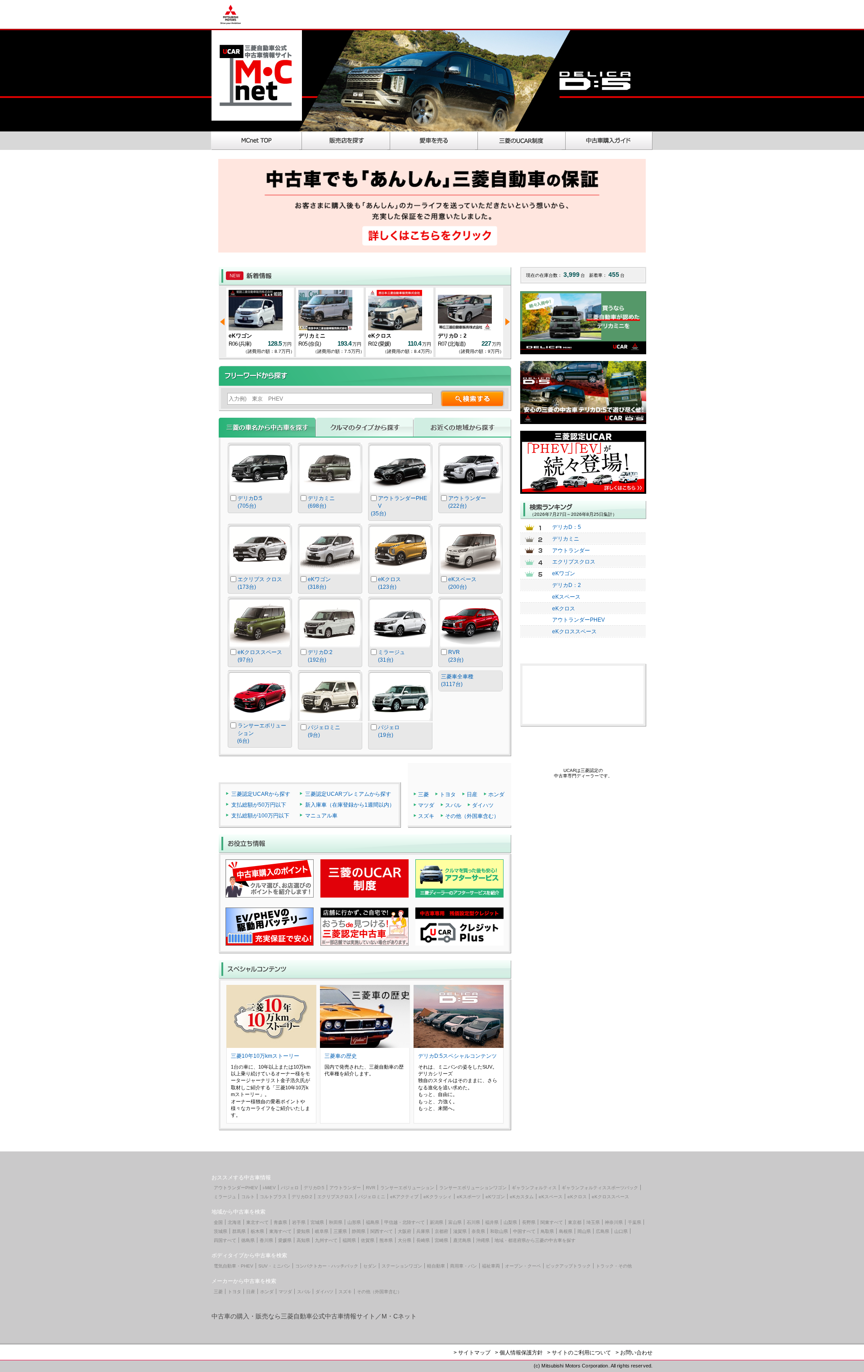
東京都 (574, 1222)
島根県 (565, 1231)
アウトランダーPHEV (578, 620)
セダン (370, 1266)
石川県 (473, 1222)
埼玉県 (593, 1222)
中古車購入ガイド (609, 140)
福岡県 (349, 1240)
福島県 (372, 1222)
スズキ (426, 816)
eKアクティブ (404, 1196)
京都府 (441, 1231)
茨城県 (220, 1231)
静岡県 (358, 1231)
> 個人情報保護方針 (519, 1352)
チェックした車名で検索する (470, 712)
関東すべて (551, 1222)
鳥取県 (547, 1231)
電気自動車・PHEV (233, 1266)
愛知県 (303, 1231)
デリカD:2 (302, 1196)
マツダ (426, 805)
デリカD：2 (566, 585)
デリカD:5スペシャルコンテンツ (457, 1056)
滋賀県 (460, 1231)
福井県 (492, 1222)
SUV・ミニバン (274, 1266)
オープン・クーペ (523, 1266)
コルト (248, 1196)
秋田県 (335, 1222)
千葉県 (634, 1222)
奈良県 (478, 1231)
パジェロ (290, 1187)
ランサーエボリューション (407, 1187)
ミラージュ (225, 1196)
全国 (218, 1222)
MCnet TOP (256, 140)
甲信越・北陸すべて (404, 1222)
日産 (472, 794)
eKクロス (449, 336)
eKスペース (312, 336)
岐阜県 (321, 1231)
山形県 (354, 1222)
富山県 (455, 1222)
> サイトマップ (472, 1352)
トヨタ (448, 794)
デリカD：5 (243, 336)
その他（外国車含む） (472, 816)
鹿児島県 (462, 1240)
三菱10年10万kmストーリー (265, 1056)
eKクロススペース (574, 631)
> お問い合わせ (634, 1352)
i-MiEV (269, 1187)
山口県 (621, 1231)
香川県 (266, 1240)
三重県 (340, 1231)
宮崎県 (441, 1240)
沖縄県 (483, 1240)
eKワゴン (563, 573)
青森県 (280, 1222)
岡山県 (584, 1231)
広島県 (602, 1231)
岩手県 (299, 1222)
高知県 (303, 1240)
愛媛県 (285, 1240)
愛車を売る (434, 140)
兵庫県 (423, 1231)
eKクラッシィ (437, 1196)
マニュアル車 (321, 815)
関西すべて (381, 1231)
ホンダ (496, 794)
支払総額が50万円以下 (258, 805)
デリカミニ (565, 539)
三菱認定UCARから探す (260, 794)
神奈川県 (614, 1222)
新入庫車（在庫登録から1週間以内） (350, 805)
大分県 (404, 1240)
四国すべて (225, 1240)
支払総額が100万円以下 (260, 815)
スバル (453, 805)
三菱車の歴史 (340, 1056)
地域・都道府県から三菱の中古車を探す (535, 1240)
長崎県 (423, 1240)
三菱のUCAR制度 (522, 140)
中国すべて (524, 1231)
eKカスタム (522, 1196)
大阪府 (404, 1231)
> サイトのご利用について (579, 1352)
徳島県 (248, 1240)
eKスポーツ (469, 1196)
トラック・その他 (614, 1266)
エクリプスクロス (573, 562)
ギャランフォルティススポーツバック (600, 1187)
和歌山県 (499, 1231)
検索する (472, 398)
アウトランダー (571, 550)
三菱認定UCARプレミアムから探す (348, 794)
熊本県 (386, 1240)
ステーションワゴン (402, 1266)
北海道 (234, 1222)
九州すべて (326, 1240)
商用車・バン (463, 1266)
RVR (370, 1187)
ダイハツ (483, 805)
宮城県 (317, 1222)
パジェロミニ (371, 1196)
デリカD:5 (314, 1187)
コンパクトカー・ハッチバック (326, 1266)
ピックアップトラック (568, 1266)
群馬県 (239, 1231)
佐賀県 (367, 1240)
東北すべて (257, 1222)
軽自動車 (436, 1266)
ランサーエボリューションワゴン (473, 1187)
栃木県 (257, 1231)
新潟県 (436, 1222)
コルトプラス (273, 1196)
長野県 (529, 1222)
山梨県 (510, 1222)
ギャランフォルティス (534, 1187)
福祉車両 (491, 1266)
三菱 (423, 794)
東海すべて (280, 1231)
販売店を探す (346, 140)
